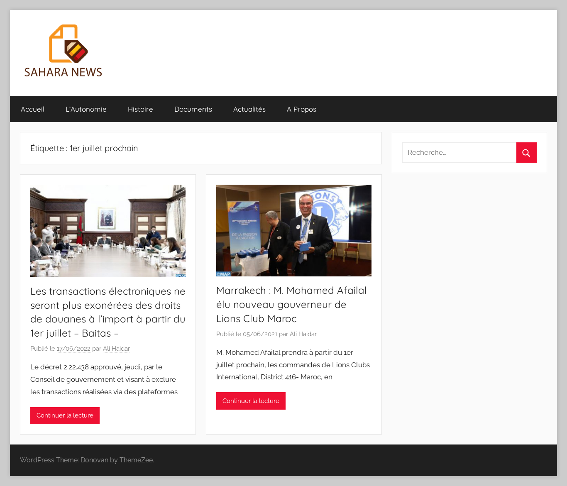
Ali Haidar (116, 348)
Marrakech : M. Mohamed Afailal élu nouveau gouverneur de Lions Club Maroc (291, 304)
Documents (193, 109)
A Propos (301, 109)
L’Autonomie (86, 109)
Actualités (249, 109)
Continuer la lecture (65, 415)
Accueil (32, 109)
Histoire (140, 109)
